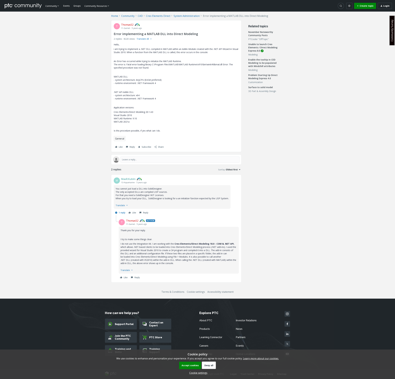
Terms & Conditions (172, 292)
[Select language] (349, 6)
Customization (255, 82)
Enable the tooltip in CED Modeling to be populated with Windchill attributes (262, 63)
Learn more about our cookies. (261, 358)
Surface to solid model (260, 87)
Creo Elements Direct (158, 16)
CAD (140, 16)
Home (114, 16)
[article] (176, 196)
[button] (365, 6)
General (119, 138)
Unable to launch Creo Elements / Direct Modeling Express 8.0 (262, 47)
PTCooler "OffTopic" (258, 39)
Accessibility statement (220, 292)
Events (66, 5)
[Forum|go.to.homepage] (23, 5)
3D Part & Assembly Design (262, 91)
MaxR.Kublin (128, 179)
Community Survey (392, 30)
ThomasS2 (127, 24)
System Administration (187, 16)
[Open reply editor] (176, 160)
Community (128, 16)
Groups (77, 5)
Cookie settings (196, 292)
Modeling (253, 54)
